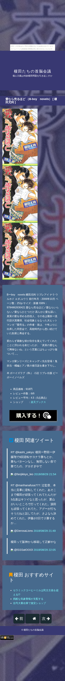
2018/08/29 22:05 (45, 549)
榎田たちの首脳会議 (32, 71)
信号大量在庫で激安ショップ (29, 603)
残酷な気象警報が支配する (28, 598)
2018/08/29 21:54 (45, 474)
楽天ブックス (38, 402)
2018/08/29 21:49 (45, 530)
